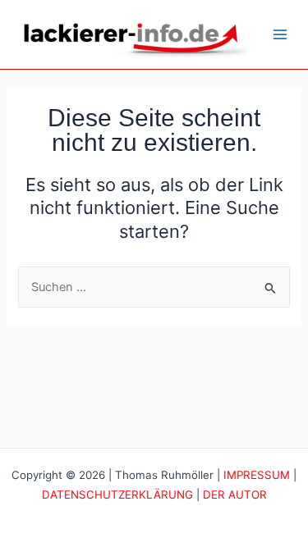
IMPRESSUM (256, 474)
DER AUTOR (235, 494)
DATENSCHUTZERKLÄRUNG (117, 494)
